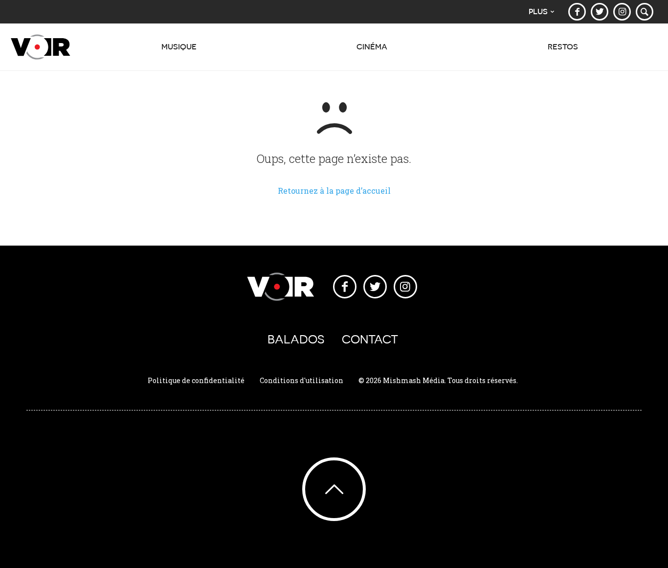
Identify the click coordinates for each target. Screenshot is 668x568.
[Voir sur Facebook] (577, 11)
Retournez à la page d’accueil (334, 190)
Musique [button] (179, 46)
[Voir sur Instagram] (622, 11)
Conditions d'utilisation (301, 380)
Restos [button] (563, 46)
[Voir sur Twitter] (599, 11)
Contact (370, 339)
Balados (295, 339)
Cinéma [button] (371, 46)
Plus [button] (538, 11)
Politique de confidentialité (196, 380)
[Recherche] (644, 11)
